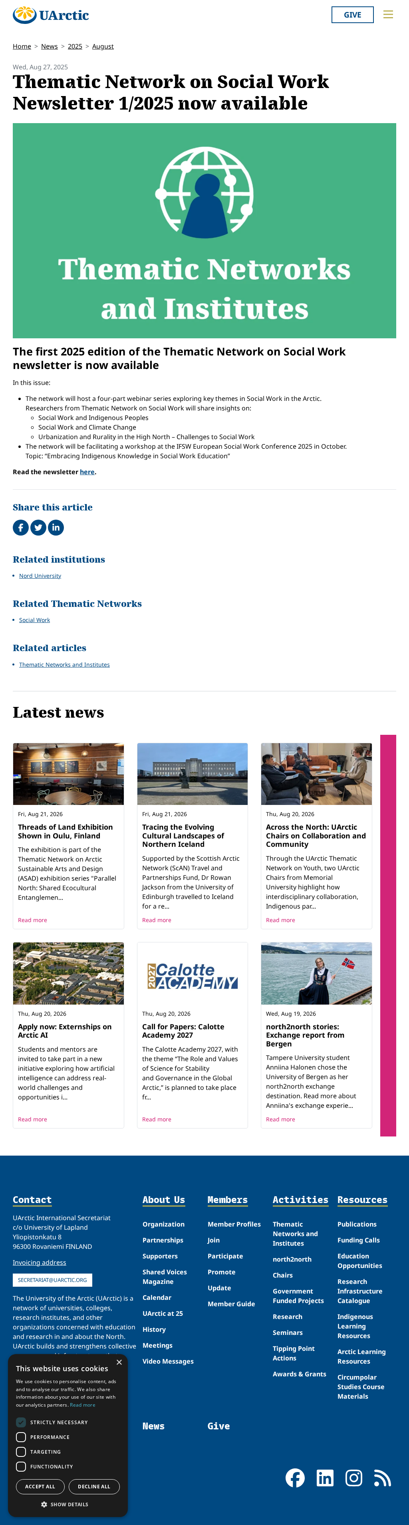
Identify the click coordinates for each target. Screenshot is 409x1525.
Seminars (288, 1332)
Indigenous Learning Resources (355, 1326)
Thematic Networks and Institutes (64, 664)
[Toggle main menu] (388, 14)
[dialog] (68, 1435)
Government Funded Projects (298, 1296)
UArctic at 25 (163, 1313)
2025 (75, 46)
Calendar (157, 1297)
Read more (32, 920)
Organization (164, 1224)
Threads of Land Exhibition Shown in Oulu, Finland (65, 831)
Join (214, 1240)
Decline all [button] (94, 1486)
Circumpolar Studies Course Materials (361, 1387)
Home (22, 46)
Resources (363, 1200)
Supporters (160, 1256)
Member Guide (231, 1303)
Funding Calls (359, 1240)
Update (219, 1288)
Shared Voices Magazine (165, 1277)
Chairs (283, 1275)
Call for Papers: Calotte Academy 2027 (183, 1031)
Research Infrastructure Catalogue (360, 1291)
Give (352, 14)
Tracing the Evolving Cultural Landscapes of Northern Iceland (183, 835)
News (49, 46)
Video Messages (168, 1361)
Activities (301, 1200)
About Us (164, 1200)
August (103, 46)
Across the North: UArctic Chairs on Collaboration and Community (316, 835)
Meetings (158, 1345)
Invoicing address (39, 1262)
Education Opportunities (360, 1261)
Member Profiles (234, 1224)
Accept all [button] (40, 1486)
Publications (357, 1224)
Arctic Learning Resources (362, 1356)
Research (287, 1316)
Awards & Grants (299, 1374)
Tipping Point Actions (294, 1353)
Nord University (40, 575)
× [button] (119, 1363)
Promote (222, 1272)
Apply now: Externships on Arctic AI (65, 1031)
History (154, 1329)
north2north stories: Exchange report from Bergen (305, 1035)
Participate (225, 1256)
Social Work (34, 620)
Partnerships (163, 1240)
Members (228, 1200)
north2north (292, 1259)
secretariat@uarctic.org (52, 1280)
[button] (68, 1504)
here (87, 471)
